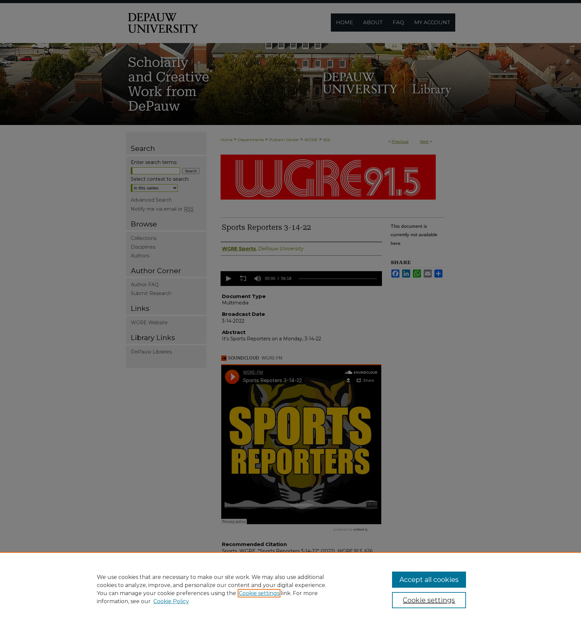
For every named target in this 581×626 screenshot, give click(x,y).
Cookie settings (259, 593)
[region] (290, 589)
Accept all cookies (429, 580)
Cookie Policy (171, 601)
